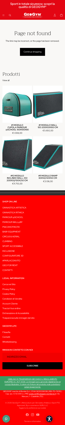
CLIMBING (7, 241)
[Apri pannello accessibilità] (49, 419)
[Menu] (3, 15)
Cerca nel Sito (8, 284)
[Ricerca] (10, 15)
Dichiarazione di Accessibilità (15, 313)
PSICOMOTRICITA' (11, 227)
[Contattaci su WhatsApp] (6, 419)
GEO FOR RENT (10, 265)
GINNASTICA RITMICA (13, 212)
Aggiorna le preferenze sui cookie (32, 408)
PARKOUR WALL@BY (12, 222)
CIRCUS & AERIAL (11, 236)
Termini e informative (32, 421)
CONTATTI (7, 270)
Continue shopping (32, 51)
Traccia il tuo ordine (11, 308)
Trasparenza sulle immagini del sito (18, 318)
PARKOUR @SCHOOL (12, 217)
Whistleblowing (9, 341)
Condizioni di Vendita (12, 298)
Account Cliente (10, 303)
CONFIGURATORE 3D (12, 255)
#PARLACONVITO (11, 260)
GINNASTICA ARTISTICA (14, 207)
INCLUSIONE (8, 251)
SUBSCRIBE (32, 365)
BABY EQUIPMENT (11, 231)
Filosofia (6, 332)
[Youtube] (38, 414)
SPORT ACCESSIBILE (12, 246)
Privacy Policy (8, 289)
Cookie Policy (8, 294)
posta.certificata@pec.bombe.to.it (42, 394)
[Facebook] (27, 414)
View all (6, 80)
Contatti (6, 337)
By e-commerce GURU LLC (37, 405)
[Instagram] (32, 414)
